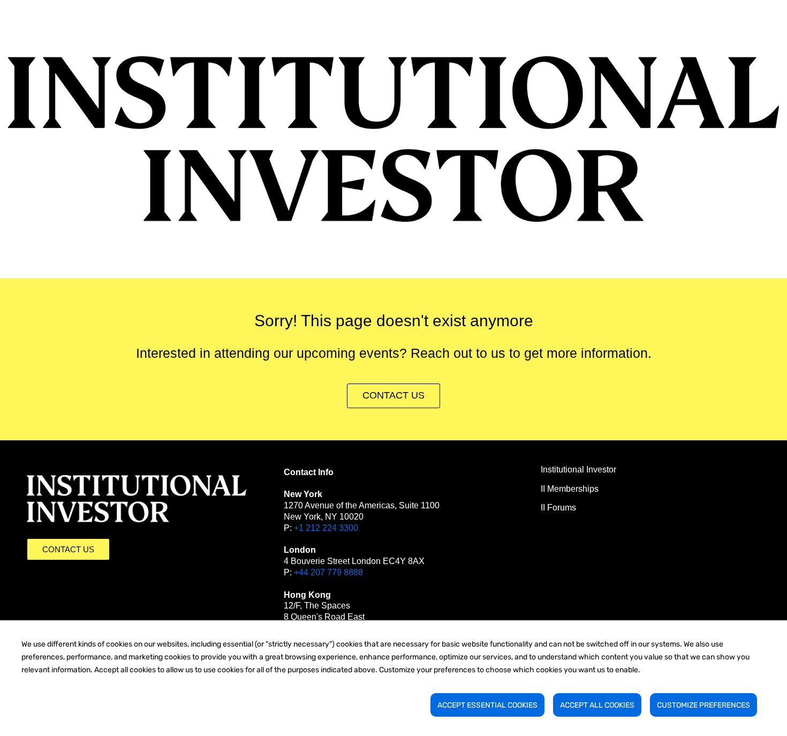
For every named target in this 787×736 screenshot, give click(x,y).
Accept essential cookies (487, 705)
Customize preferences (703, 705)
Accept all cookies (597, 705)
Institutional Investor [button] (578, 469)
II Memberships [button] (570, 488)
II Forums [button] (558, 507)
